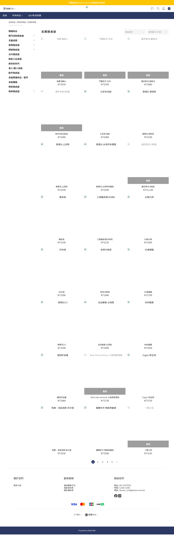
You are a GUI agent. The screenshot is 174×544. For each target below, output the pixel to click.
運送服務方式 (69, 485)
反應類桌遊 (31, 22)
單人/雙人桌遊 (15, 68)
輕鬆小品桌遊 (15, 58)
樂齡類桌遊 (14, 86)
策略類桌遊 (14, 45)
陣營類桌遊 (14, 49)
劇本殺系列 (14, 63)
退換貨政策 (68, 487)
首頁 (5, 15)
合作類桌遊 (14, 54)
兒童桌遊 (13, 40)
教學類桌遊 (21, 22)
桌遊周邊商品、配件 (18, 77)
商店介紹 (17, 485)
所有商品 (16, 15)
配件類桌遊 (14, 72)
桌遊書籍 (13, 82)
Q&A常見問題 (34, 15)
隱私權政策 (68, 490)
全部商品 (12, 22)
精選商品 (13, 31)
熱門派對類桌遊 (16, 35)
